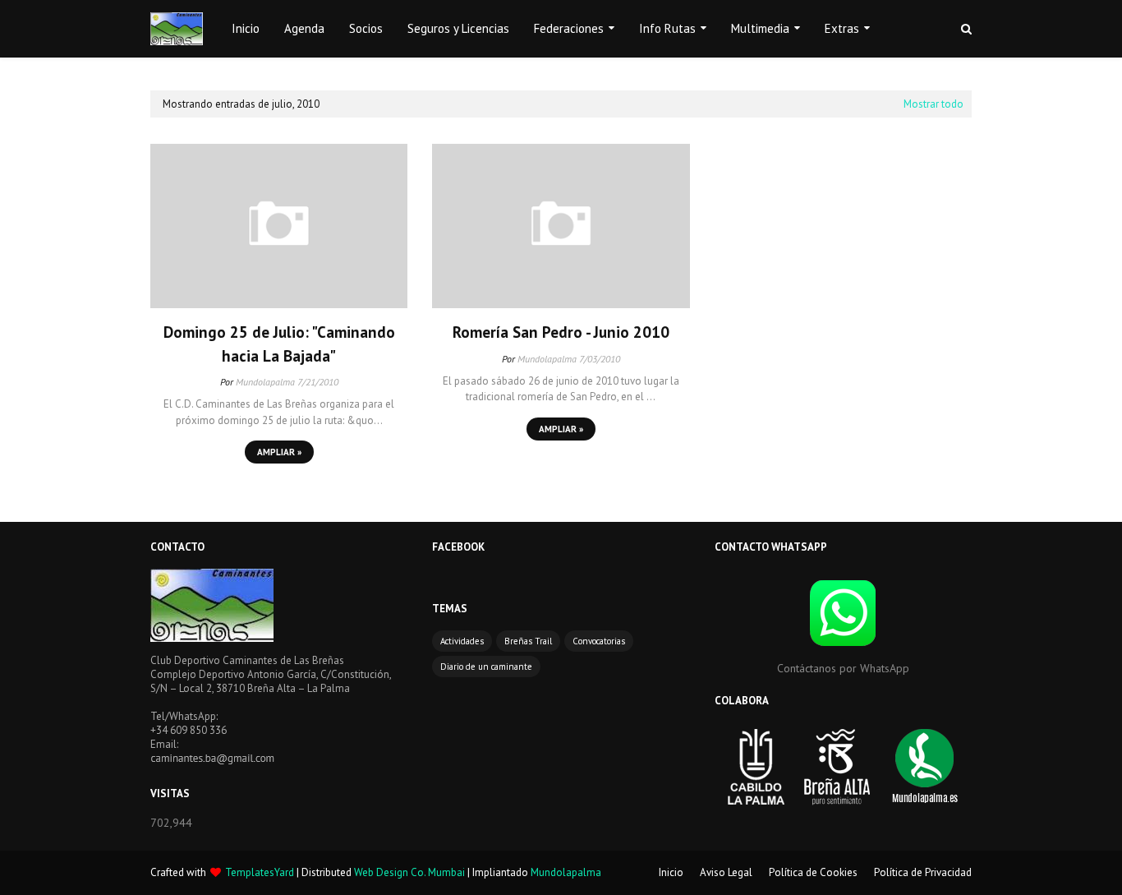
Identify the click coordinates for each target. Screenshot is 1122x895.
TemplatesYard (259, 872)
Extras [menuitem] (842, 28)
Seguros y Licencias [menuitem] (458, 28)
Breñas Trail (528, 641)
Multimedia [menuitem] (760, 28)
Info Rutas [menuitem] (667, 28)
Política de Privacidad (923, 872)
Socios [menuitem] (366, 28)
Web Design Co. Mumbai (409, 872)
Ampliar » (279, 452)
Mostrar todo (933, 104)
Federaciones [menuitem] (569, 28)
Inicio (671, 872)
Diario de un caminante (486, 666)
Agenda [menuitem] (304, 28)
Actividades (462, 641)
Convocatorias (598, 641)
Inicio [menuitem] (246, 28)
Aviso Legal (726, 872)
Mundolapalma (265, 382)
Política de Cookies (813, 872)
